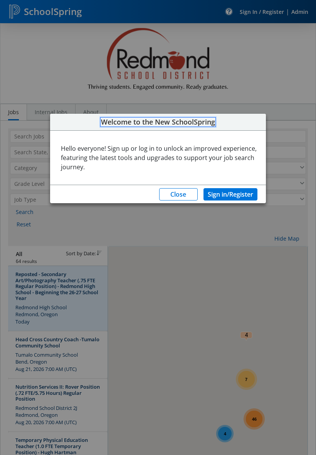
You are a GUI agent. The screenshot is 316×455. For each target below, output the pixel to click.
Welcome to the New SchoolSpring (158, 122)
